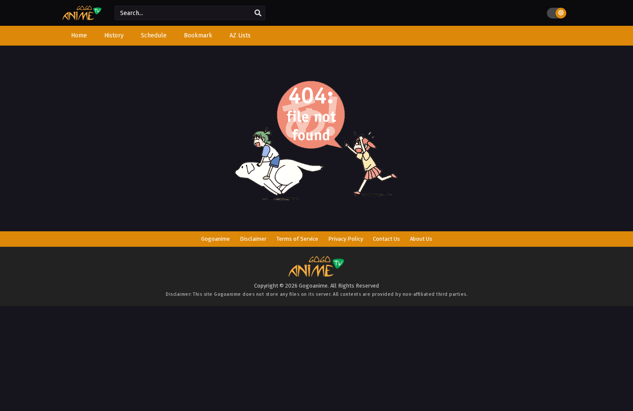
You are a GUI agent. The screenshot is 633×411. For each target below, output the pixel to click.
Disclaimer (253, 239)
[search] (257, 13)
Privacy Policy (345, 239)
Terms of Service (297, 239)
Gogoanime (215, 239)
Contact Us (386, 239)
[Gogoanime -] (82, 18)
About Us (421, 239)
